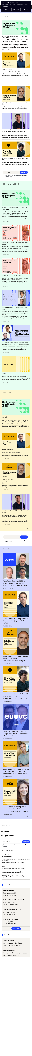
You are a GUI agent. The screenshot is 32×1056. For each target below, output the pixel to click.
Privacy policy (10, 4)
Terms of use (20, 4)
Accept (6, 9)
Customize (16, 9)
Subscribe (24, 172)
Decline (25, 9)
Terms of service (8, 176)
